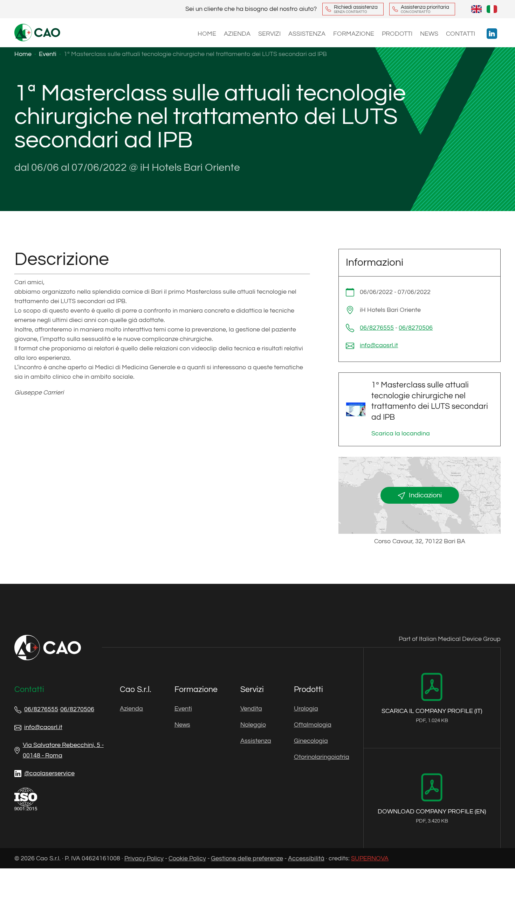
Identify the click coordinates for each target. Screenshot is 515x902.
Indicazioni (425, 495)
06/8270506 (416, 327)
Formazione (353, 34)
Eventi (183, 708)
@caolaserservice (49, 773)
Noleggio (253, 724)
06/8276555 (377, 327)
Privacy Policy (144, 858)
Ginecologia (311, 740)
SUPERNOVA (370, 858)
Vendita (251, 708)
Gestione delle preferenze (247, 858)
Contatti (460, 34)
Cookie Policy (187, 858)
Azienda (237, 34)
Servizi (269, 34)
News (429, 34)
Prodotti (397, 34)
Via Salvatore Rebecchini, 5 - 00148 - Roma (63, 750)
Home (207, 34)
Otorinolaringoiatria (321, 757)
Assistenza (306, 34)
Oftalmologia (312, 724)
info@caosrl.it (379, 345)
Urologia (306, 708)
